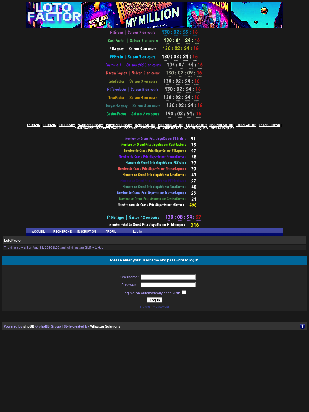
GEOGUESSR (150, 128)
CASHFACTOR (145, 125)
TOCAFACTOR (246, 125)
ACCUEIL (38, 231)
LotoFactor (13, 240)
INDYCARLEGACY (119, 125)
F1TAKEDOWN (269, 125)
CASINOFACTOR (221, 125)
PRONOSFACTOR (170, 125)
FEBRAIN (49, 125)
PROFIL (111, 231)
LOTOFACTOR (196, 125)
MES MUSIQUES (222, 128)
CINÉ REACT (172, 128)
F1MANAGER (84, 128)
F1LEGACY (67, 125)
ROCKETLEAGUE (109, 128)
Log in (137, 231)
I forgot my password (154, 306)
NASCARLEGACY (90, 125)
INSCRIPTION (86, 231)
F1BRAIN (33, 125)
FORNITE (131, 128)
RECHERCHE (62, 231)
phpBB (28, 326)
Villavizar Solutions (105, 326)
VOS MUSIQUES (196, 128)
